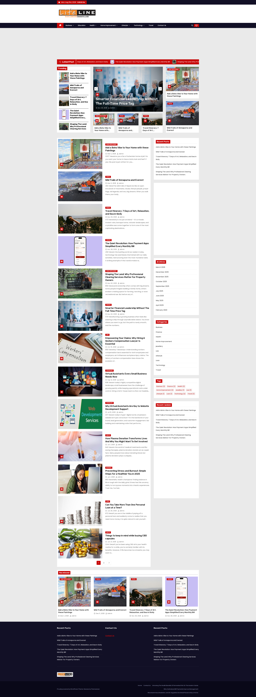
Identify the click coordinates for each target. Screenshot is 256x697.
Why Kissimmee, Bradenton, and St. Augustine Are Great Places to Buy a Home (173, 693)
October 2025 (161, 281)
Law (98, 70)
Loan (107, 501)
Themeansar (95, 689)
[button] (192, 25)
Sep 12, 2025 (112, 380)
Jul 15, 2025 (112, 412)
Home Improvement (108, 25)
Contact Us (162, 25)
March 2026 (160, 267)
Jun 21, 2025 (112, 542)
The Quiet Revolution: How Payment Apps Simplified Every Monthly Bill (77, 115)
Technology (138, 25)
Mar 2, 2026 (112, 154)
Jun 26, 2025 (112, 511)
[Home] (60, 25)
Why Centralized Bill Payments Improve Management (181, 689)
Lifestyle (125, 25)
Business (69, 25)
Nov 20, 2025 (112, 283)
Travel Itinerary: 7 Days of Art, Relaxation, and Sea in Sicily (79, 100)
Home (140, 685)
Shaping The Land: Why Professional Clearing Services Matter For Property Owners (78, 129)
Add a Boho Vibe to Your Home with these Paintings (78, 75)
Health (92, 25)
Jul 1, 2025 (111, 445)
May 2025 (159, 300)
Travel (151, 25)
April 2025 (160, 305)
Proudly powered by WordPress (67, 689)
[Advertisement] (128, 43)
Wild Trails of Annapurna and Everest (77, 87)
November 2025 (162, 277)
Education (82, 25)
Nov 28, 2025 (112, 249)
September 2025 (162, 286)
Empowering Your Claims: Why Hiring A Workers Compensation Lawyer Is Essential (127, 99)
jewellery (159, 346)
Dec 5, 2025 (112, 183)
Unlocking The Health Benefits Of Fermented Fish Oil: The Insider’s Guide (175, 685)
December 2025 (162, 272)
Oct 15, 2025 (102, 108)
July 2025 (159, 291)
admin (112, 108)
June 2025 (160, 296)
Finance (108, 240)
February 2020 (161, 310)
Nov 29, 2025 (112, 217)
